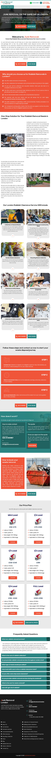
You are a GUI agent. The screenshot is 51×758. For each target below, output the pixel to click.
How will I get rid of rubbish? (11, 687)
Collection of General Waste (31, 722)
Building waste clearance (30, 724)
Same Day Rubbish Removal (30, 727)
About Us (4, 724)
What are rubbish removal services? (13, 639)
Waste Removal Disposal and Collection (33, 739)
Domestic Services (7, 729)
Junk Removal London (30, 755)
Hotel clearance (28, 729)
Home (3, 722)
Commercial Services (7, 731)
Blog (3, 741)
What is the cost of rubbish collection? (14, 655)
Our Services (5, 727)
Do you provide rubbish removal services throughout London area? (23, 660)
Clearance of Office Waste (30, 731)
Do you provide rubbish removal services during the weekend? (21, 678)
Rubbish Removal (6, 743)
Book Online (31, 26)
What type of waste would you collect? (14, 664)
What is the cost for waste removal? (13, 683)
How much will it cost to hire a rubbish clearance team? (19, 669)
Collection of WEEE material (30, 736)
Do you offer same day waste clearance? (15, 674)
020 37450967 (22, 26)
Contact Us (5, 748)
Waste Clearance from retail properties (34, 734)
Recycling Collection (7, 736)
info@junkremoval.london (10, 444)
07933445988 (35, 3)
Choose (12, 542)
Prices (3, 739)
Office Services (6, 734)
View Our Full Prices (32, 622)
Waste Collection (6, 746)
